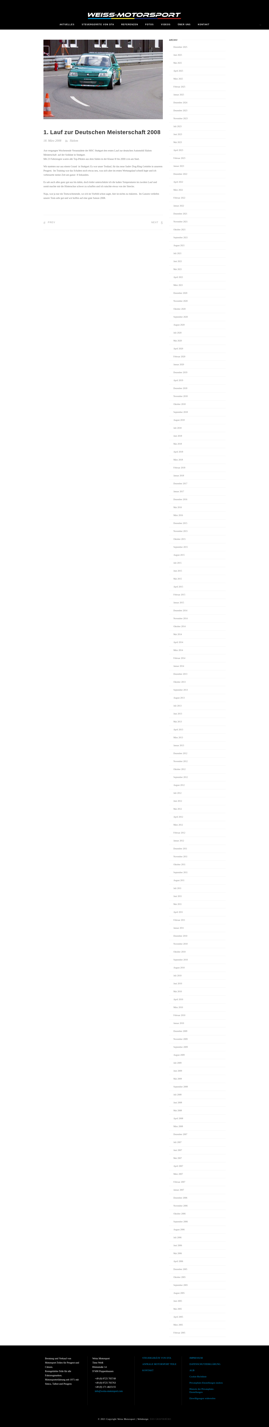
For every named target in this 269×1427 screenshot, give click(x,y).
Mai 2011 (177, 904)
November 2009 (180, 1039)
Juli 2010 (177, 975)
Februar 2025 (179, 87)
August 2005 (179, 1293)
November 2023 (180, 118)
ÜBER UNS (184, 24)
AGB (191, 1370)
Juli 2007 (177, 1142)
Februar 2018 (179, 468)
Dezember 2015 (180, 523)
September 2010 (180, 960)
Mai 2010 (177, 991)
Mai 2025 (177, 63)
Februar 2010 (179, 1015)
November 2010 (180, 944)
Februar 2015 (179, 595)
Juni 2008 (177, 1102)
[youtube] (225, 3)
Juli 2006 (177, 1237)
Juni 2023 (177, 134)
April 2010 (178, 999)
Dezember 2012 (180, 753)
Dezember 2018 (180, 388)
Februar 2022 (179, 198)
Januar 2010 (178, 1023)
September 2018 (180, 412)
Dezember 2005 (180, 1269)
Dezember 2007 (180, 1134)
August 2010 (179, 968)
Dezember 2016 (180, 499)
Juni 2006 (177, 1245)
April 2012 (178, 817)
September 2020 (180, 317)
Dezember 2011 (180, 848)
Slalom (74, 140)
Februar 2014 (179, 658)
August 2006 (179, 1229)
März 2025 (178, 79)
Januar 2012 (178, 841)
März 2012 (178, 825)
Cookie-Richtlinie (198, 1376)
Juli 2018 (177, 428)
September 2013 (180, 690)
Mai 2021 (177, 269)
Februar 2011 (179, 920)
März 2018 (178, 460)
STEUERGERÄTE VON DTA (98, 24)
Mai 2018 (177, 444)
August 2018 (179, 420)
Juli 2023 (177, 126)
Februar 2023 (179, 158)
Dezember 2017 (180, 483)
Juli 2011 (177, 888)
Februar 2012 (179, 833)
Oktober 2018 (179, 404)
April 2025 (178, 71)
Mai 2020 (177, 341)
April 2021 (178, 277)
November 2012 (180, 761)
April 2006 (178, 1261)
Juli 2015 (177, 563)
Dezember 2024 (180, 102)
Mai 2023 (177, 142)
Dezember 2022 (180, 174)
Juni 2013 (177, 714)
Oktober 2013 (179, 682)
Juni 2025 (177, 55)
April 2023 (178, 150)
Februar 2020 (179, 356)
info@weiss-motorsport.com (109, 1391)
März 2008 (178, 1126)
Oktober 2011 (179, 864)
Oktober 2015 (179, 539)
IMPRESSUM (196, 1358)
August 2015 (179, 555)
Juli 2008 (177, 1095)
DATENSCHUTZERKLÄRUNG (205, 1364)
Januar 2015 (178, 602)
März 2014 (178, 650)
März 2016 (178, 515)
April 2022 (178, 182)
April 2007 (178, 1166)
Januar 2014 (178, 666)
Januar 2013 (178, 745)
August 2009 (179, 1055)
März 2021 (178, 285)
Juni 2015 (177, 571)
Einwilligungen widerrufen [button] (202, 1398)
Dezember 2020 (180, 293)
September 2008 (180, 1087)
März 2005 (178, 1325)
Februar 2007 (179, 1182)
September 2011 (180, 872)
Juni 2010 (177, 983)
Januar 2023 (178, 166)
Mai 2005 (177, 1309)
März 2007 (178, 1174)
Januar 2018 (178, 475)
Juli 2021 (177, 253)
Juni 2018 (177, 436)
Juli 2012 (177, 793)
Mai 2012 (177, 809)
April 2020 (178, 348)
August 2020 (179, 325)
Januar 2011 (178, 928)
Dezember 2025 (180, 47)
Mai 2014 (177, 634)
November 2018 (180, 396)
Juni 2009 (177, 1071)
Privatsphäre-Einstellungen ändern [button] (206, 1383)
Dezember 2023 (180, 110)
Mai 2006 (177, 1253)
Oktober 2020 (179, 309)
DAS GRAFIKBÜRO (160, 1419)
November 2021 (180, 222)
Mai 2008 (177, 1110)
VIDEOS (166, 24)
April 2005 (178, 1317)
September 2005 (180, 1285)
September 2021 (180, 237)
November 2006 (180, 1206)
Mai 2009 (177, 1079)
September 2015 (180, 547)
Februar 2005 (179, 1333)
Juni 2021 (177, 261)
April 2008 (178, 1118)
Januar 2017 (178, 491)
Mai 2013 (177, 722)
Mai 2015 (177, 579)
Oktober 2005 (179, 1277)
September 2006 (180, 1221)
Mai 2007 (177, 1158)
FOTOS (149, 24)
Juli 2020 (177, 333)
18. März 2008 (52, 140)
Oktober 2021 (179, 229)
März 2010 (178, 1007)
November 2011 (180, 856)
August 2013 (179, 698)
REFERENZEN (129, 24)
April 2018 (178, 452)
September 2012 (180, 777)
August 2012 (179, 785)
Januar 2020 (178, 364)
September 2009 (180, 1047)
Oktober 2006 (179, 1214)
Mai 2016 (177, 507)
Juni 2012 (177, 801)
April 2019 (178, 380)
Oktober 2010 (179, 952)
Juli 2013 (177, 706)
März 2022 (178, 190)
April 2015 (178, 587)
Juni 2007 (177, 1150)
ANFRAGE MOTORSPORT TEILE (159, 1364)
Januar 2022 (178, 206)
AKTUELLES (67, 24)
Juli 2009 (177, 1063)
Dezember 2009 (180, 1031)
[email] (213, 3)
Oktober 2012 (179, 769)
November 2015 (180, 531)
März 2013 (178, 737)
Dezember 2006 (180, 1198)
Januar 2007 (178, 1190)
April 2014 (178, 642)
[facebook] (219, 3)
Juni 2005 (177, 1301)
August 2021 (179, 245)
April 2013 (178, 729)
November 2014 (180, 618)
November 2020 (180, 301)
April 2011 (178, 912)
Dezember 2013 (180, 674)
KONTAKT (204, 24)
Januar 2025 (178, 95)
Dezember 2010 (180, 936)
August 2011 (178, 880)
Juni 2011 (177, 896)
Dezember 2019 (180, 372)
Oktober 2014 (179, 626)
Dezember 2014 (180, 610)
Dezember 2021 (180, 214)
